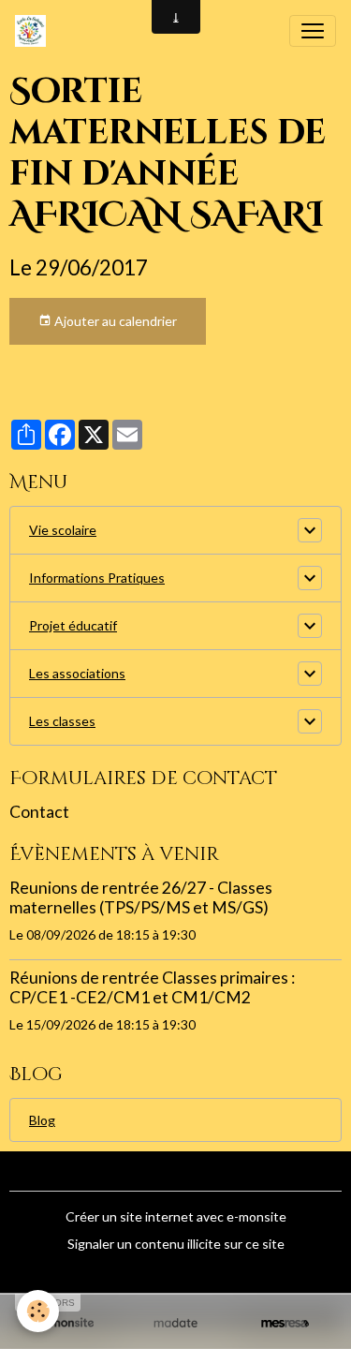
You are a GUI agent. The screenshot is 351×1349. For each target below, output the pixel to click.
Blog (42, 1120)
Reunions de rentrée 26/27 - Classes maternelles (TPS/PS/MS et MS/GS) (140, 897)
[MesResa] (285, 1322)
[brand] (34, 31)
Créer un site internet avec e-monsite (176, 1216)
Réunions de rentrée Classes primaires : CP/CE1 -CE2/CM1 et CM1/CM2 (152, 987)
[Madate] (175, 1322)
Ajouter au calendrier (114, 321)
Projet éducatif (73, 625)
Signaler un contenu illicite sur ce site (176, 1244)
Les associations (77, 673)
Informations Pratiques (97, 578)
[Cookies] (38, 1311)
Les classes (62, 721)
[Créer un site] (66, 1322)
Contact (39, 812)
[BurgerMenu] (312, 31)
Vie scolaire (62, 530)
